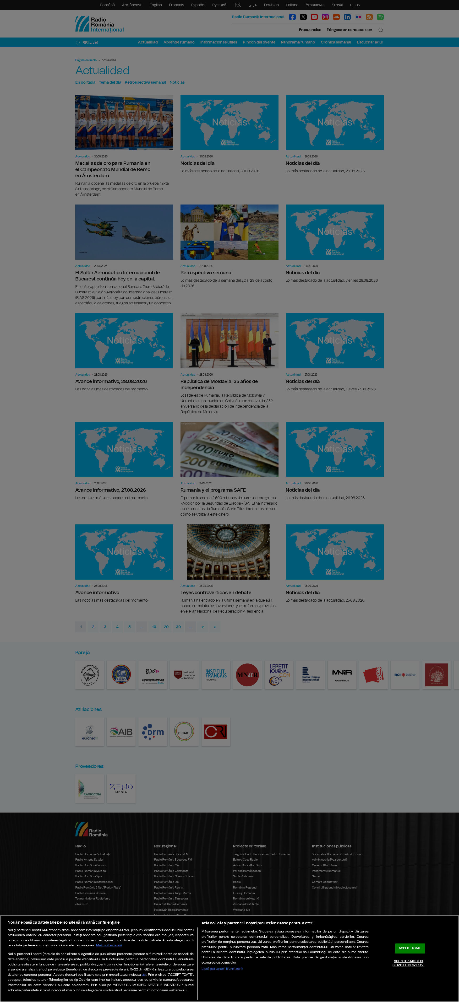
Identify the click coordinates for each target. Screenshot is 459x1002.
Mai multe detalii (109, 945)
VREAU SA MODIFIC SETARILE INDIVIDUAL (408, 963)
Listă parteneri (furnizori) (222, 968)
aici (144, 974)
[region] (229, 958)
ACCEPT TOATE (410, 948)
